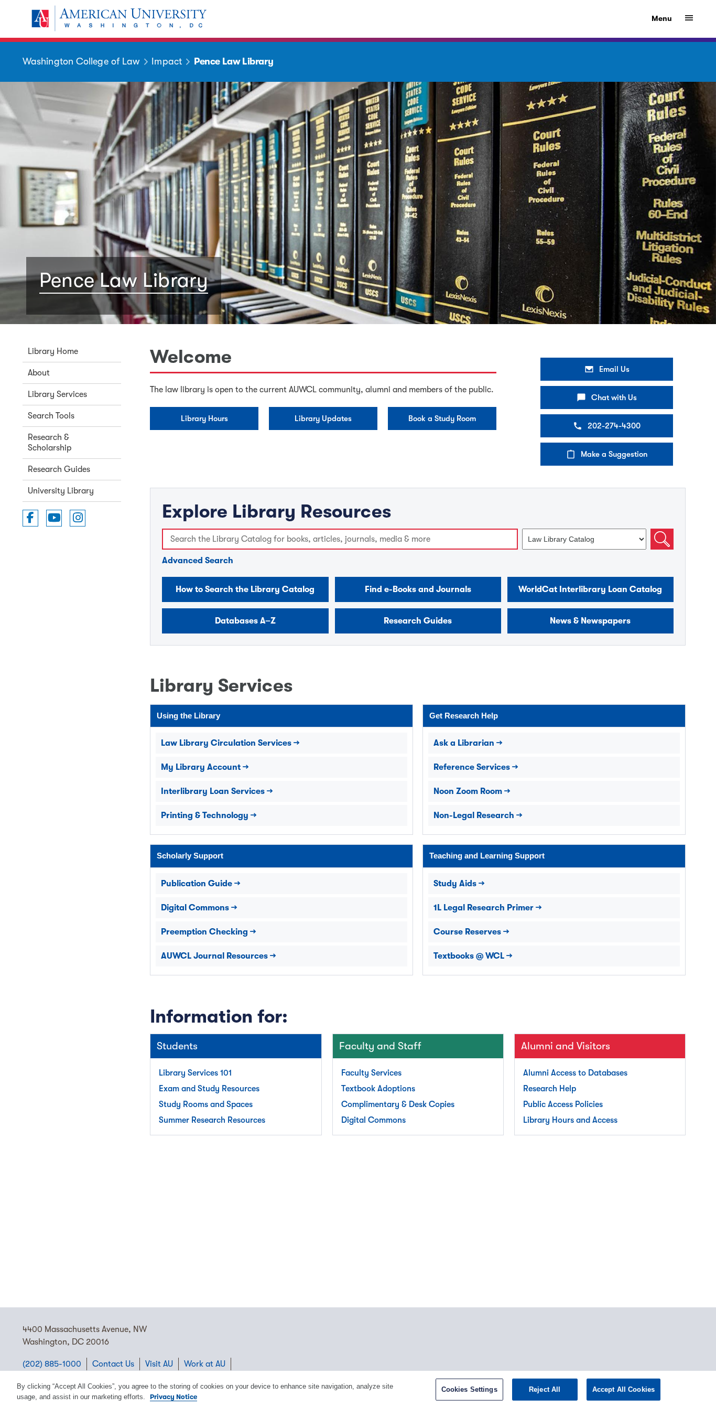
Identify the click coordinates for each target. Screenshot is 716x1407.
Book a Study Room (442, 418)
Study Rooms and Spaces (206, 1104)
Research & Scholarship (49, 443)
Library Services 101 (195, 1073)
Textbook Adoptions (378, 1088)
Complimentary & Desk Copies (397, 1104)
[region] (358, 1389)
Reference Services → (475, 767)
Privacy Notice (173, 1396)
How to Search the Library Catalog (245, 589)
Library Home (53, 351)
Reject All (544, 1389)
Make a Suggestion (614, 454)
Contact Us (113, 1364)
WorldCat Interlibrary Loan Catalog (590, 589)
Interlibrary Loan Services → (217, 791)
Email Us (614, 369)
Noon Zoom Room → (472, 791)
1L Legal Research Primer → (487, 907)
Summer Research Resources (212, 1120)
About (39, 373)
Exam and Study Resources (209, 1088)
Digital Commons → (199, 907)
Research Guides (59, 469)
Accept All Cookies (623, 1389)
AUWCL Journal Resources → (218, 956)
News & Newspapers (590, 621)
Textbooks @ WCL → (473, 956)
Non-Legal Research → (478, 815)
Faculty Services (371, 1073)
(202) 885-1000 (52, 1364)
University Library (61, 491)
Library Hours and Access (570, 1120)
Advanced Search (197, 560)
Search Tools (51, 416)
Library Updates (323, 418)
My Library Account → (205, 767)
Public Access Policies (563, 1104)
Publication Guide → (201, 883)
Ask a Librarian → (468, 743)
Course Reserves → (471, 932)
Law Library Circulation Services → (230, 743)
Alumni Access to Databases (575, 1073)
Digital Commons (373, 1120)
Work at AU (204, 1364)
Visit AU (159, 1364)
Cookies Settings (469, 1389)
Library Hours (204, 418)
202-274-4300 (614, 426)
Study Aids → (459, 883)
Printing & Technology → (209, 815)
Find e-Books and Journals (418, 589)
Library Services (57, 394)
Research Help (549, 1088)
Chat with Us (614, 397)
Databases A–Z (245, 621)
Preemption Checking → (208, 932)
